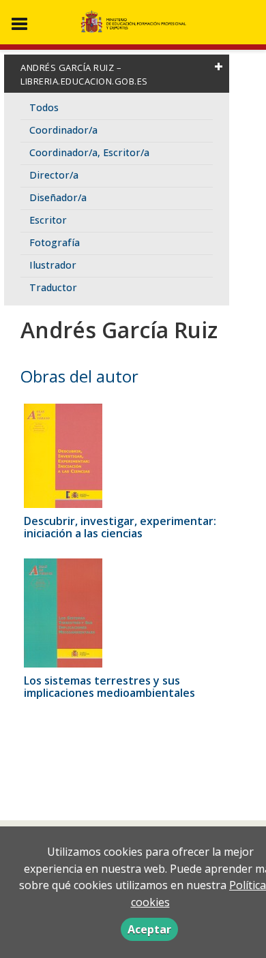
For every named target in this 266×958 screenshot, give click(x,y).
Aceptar (149, 929)
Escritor (48, 219)
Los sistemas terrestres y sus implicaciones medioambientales (109, 686)
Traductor (53, 287)
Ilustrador (52, 264)
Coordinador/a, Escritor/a (89, 152)
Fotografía (54, 242)
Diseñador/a (58, 197)
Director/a (53, 174)
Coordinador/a (63, 129)
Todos (44, 107)
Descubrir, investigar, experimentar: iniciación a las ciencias (120, 527)
